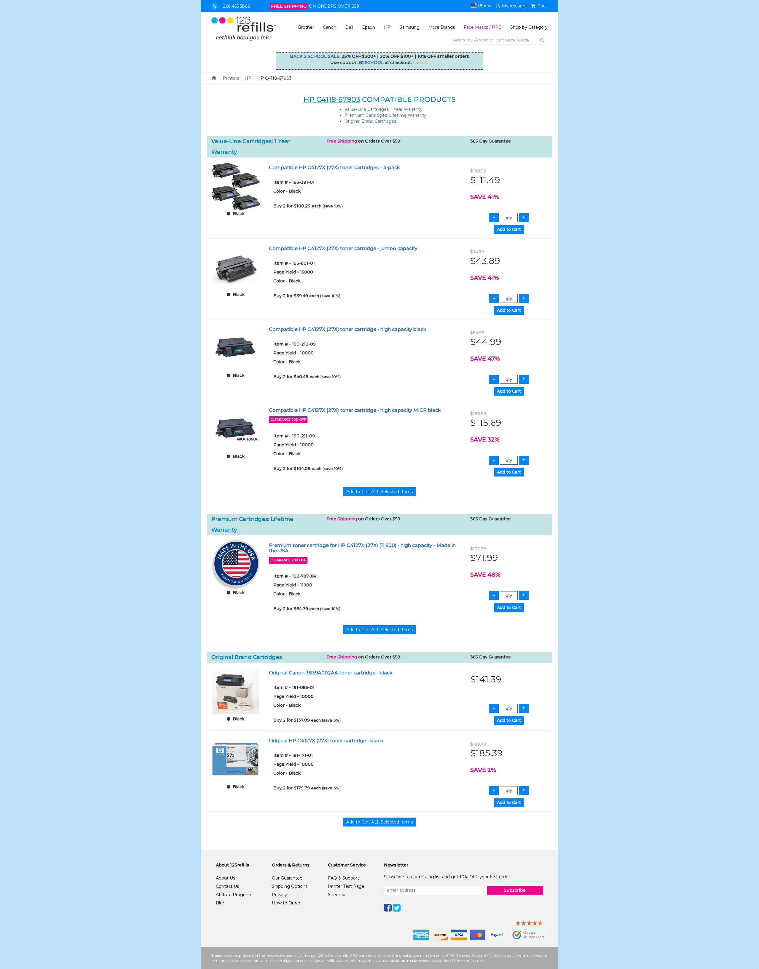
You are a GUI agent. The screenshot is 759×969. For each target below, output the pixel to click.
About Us (225, 878)
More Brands (441, 27)
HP (387, 27)
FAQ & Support (343, 878)
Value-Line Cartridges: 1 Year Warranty (383, 109)
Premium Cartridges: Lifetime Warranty (385, 115)
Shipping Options (289, 886)
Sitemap (336, 894)
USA (482, 6)
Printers (231, 78)
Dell (349, 27)
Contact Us (227, 886)
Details (420, 62)
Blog (221, 903)
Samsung (410, 27)
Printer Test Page (346, 886)
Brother (306, 27)
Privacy (279, 894)
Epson (368, 27)
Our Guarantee (287, 878)
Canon (329, 27)
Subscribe (515, 890)
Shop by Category (529, 27)
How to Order (286, 903)
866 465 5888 (237, 6)
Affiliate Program (233, 894)
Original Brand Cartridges (370, 121)
